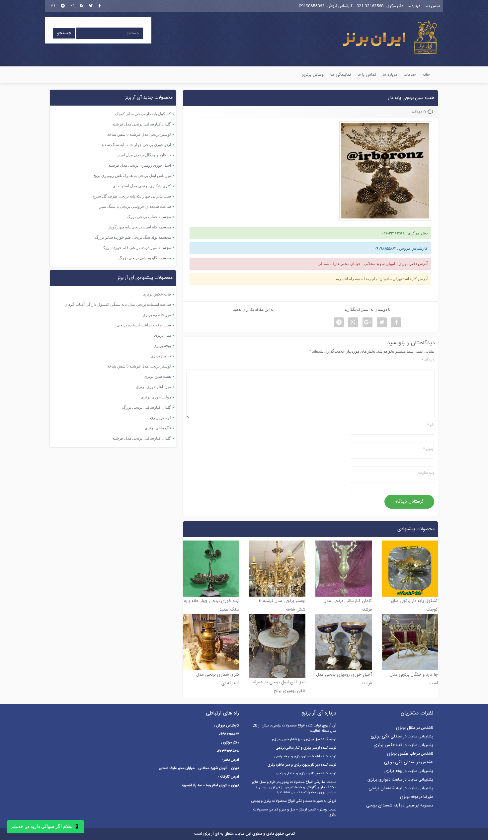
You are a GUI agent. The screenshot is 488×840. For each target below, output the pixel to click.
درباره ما (414, 6)
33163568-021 (370, 6)
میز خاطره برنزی (156, 314)
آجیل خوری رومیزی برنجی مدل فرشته (139, 165)
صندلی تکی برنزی (386, 736)
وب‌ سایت (426, 473)
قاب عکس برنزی (157, 294)
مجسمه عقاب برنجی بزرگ (149, 216)
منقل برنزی (406, 727)
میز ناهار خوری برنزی (153, 386)
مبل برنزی (162, 335)
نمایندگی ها (340, 74)
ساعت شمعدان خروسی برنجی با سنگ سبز (135, 206)
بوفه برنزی (162, 345)
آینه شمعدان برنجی (385, 788)
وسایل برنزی (313, 74)
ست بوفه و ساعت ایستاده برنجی (144, 325)
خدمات (410, 74)
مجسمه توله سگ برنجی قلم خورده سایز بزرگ (133, 237)
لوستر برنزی (160, 417)
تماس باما (432, 6)
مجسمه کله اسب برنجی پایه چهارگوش (139, 227)
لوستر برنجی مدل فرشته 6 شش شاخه (139, 134)
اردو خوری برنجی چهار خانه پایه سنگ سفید (136, 144)
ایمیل (429, 449)
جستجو (64, 33)
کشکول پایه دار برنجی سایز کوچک (143, 114)
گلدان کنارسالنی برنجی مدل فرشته (141, 124)
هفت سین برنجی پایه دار (411, 98)
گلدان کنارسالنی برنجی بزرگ (146, 407)
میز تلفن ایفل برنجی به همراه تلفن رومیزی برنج (132, 175)
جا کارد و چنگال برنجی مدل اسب (144, 155)
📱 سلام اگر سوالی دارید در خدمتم (45, 826)
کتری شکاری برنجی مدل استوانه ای (142, 186)
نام (431, 425)
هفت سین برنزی (157, 376)
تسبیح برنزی (160, 356)
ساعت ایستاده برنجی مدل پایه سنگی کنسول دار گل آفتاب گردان (117, 304)
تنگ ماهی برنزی (158, 428)
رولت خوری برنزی (156, 397)
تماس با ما (367, 74)
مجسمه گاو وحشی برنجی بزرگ (145, 258)
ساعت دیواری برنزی (384, 779)
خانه (426, 74)
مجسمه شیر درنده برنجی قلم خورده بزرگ (136, 247)
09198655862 (311, 6)
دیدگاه (428, 360)
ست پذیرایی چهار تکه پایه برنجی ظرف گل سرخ (132, 196)
